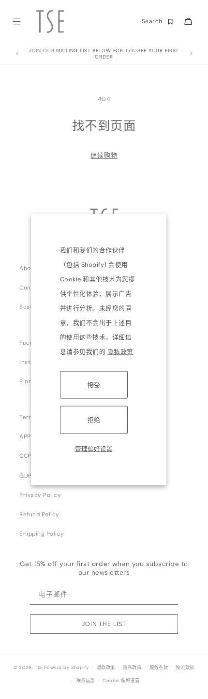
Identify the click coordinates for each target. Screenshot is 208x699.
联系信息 (85, 681)
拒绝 (94, 420)
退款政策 (106, 667)
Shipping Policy (41, 534)
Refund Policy (39, 514)
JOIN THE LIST (104, 624)
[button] (16, 21)
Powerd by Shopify (66, 667)
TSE (39, 667)
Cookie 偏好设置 (121, 681)
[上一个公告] (17, 53)
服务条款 (158, 667)
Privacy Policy (40, 495)
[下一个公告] (191, 53)
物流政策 (185, 667)
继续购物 (103, 155)
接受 (94, 385)
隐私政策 (120, 352)
